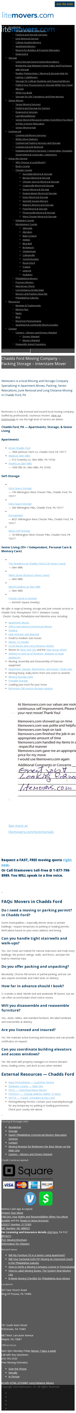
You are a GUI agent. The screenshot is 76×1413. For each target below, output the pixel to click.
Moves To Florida (18, 642)
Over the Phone (17, 1368)
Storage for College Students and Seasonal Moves (43, 81)
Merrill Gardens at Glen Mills (24, 586)
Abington (27, 232)
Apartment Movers (26, 46)
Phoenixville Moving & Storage (39, 212)
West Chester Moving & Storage (40, 216)
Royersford (29, 262)
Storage (12, 57)
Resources (14, 301)
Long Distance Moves (41, 1383)
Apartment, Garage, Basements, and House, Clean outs (40, 669)
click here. (52, 1232)
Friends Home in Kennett (22, 598)
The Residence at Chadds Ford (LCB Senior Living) (37, 563)
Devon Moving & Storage (36, 189)
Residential (14, 26)
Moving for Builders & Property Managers (38, 50)
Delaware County (25, 220)
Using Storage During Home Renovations (37, 61)
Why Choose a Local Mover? (31, 162)
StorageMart (15, 515)
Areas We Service (17, 158)
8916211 (6, 1236)
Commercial (14, 131)
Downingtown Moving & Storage (40, 193)
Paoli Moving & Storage (35, 208)
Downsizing (22, 54)
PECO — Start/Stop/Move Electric (27, 1090)
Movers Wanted (31, 340)
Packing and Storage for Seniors (33, 108)
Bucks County (23, 166)
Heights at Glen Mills (20, 463)
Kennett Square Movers (35, 201)
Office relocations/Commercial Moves (30, 626)
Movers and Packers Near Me (31, 293)
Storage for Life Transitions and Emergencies (40, 96)
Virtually (12, 1372)
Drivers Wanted (31, 336)
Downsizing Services (27, 112)
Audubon (28, 274)
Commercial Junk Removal (29, 146)
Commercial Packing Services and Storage (38, 143)
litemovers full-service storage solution (30, 688)
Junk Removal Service (27, 38)
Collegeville (29, 255)
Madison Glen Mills (19, 455)
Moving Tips (22, 309)
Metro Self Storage (19, 530)
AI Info (5, 1383)
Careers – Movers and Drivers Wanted (36, 332)
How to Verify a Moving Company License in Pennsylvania (41, 1266)
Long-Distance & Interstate (30, 290)
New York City (28, 649)
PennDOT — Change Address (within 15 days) (34, 1094)
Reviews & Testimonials (28, 305)
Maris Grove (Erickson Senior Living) (28, 575)
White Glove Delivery (27, 139)
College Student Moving (28, 42)
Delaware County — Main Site (25, 1086)
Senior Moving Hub (26, 127)
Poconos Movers (25, 282)
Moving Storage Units (20, 676)
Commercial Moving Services (31, 135)
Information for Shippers (15, 1243)
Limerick (27, 270)
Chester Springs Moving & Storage (41, 181)
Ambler (26, 239)
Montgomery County (26, 224)
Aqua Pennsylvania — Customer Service (31, 1082)
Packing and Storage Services (31, 34)
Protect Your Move (12, 1212)
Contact (12, 328)
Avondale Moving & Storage (37, 174)
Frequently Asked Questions (31, 344)
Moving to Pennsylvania (28, 321)
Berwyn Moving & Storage (36, 177)
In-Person (14, 1376)
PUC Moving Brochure (14, 1240)
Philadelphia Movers (27, 278)
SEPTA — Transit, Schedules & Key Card (31, 1097)
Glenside (27, 228)
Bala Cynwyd (29, 235)
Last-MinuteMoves (25, 115)
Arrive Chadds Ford (19, 448)
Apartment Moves (18, 622)
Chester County (24, 170)
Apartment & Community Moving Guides (37, 324)
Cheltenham (29, 251)
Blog (18, 317)
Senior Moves (15, 100)
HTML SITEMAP (19, 1383)
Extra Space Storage (20, 488)
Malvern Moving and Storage (38, 204)
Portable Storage (18, 680)
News (19, 313)
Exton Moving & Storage (35, 197)
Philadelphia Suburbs (27, 297)
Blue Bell (27, 243)
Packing (12, 630)
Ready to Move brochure (34, 1220)
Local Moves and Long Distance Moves (31, 646)
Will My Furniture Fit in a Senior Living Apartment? (36, 1255)
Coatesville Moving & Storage (38, 185)
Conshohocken (31, 259)
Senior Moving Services (28, 104)
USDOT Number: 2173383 (16, 1224)
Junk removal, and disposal (23, 634)
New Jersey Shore (25, 286)
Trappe (26, 266)
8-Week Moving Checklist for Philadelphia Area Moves (39, 1278)
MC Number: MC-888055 (15, 1228)
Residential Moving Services (31, 30)
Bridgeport (28, 247)
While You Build (24, 92)
